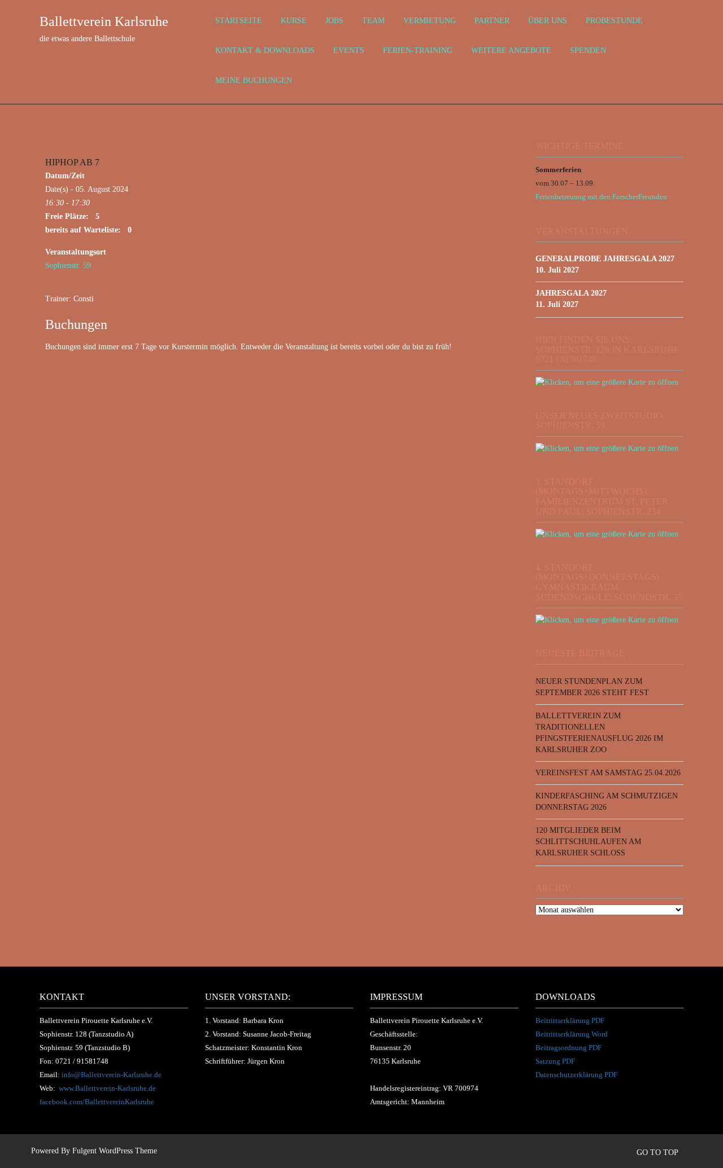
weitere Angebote (511, 50)
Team (373, 20)
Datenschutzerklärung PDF (576, 1074)
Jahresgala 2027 (571, 293)
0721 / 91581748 (81, 1061)
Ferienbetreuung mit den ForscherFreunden (601, 196)
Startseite (238, 20)
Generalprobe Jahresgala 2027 (604, 258)
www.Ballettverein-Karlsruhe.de (107, 1088)
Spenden (588, 50)
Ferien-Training (417, 50)
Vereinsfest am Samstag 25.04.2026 (608, 773)
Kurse (294, 20)
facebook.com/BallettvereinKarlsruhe (97, 1101)
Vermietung (429, 20)
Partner (491, 20)
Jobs (334, 20)
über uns (547, 20)
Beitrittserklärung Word (571, 1034)
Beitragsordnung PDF (568, 1047)
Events (348, 50)
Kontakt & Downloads (265, 50)
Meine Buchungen (253, 80)
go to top (658, 1152)
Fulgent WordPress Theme (114, 1151)
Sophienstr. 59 (68, 265)
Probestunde (614, 20)
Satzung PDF (555, 1061)
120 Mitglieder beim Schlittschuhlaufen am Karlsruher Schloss (588, 841)
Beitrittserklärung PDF (569, 1020)
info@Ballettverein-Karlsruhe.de (112, 1074)
